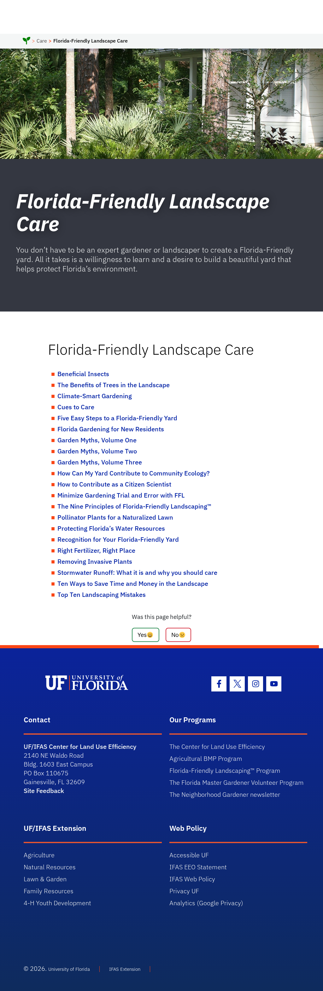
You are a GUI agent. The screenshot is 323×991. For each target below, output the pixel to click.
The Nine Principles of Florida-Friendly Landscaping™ (134, 506)
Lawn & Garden (45, 879)
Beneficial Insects (83, 374)
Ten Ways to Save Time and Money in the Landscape (132, 583)
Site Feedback (44, 790)
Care (42, 41)
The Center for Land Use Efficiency (217, 746)
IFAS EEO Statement (198, 867)
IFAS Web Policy (192, 879)
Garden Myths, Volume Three (99, 462)
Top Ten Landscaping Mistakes (101, 594)
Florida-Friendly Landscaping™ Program (224, 770)
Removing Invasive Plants (94, 561)
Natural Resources (50, 867)
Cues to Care (75, 407)
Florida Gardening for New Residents (110, 429)
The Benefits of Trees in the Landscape (113, 385)
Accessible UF (189, 855)
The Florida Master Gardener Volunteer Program (236, 782)
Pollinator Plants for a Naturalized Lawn (115, 517)
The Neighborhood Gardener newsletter (224, 794)
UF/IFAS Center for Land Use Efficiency (80, 746)
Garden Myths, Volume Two (97, 451)
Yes (142, 634)
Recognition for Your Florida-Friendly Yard (118, 539)
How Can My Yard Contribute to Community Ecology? (133, 473)
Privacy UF (184, 891)
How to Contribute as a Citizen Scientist (114, 484)
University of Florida (69, 969)
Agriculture (39, 855)
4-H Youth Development (57, 903)
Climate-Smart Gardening (94, 396)
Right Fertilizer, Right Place (96, 550)
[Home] (26, 41)
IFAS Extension (124, 969)
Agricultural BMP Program (205, 758)
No (175, 634)
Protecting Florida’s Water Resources (111, 528)
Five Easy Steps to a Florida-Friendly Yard (117, 418)
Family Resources (48, 891)
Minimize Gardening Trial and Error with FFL (121, 495)
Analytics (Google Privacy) (206, 903)
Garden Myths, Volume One (97, 440)
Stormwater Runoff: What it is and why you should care (137, 572)
